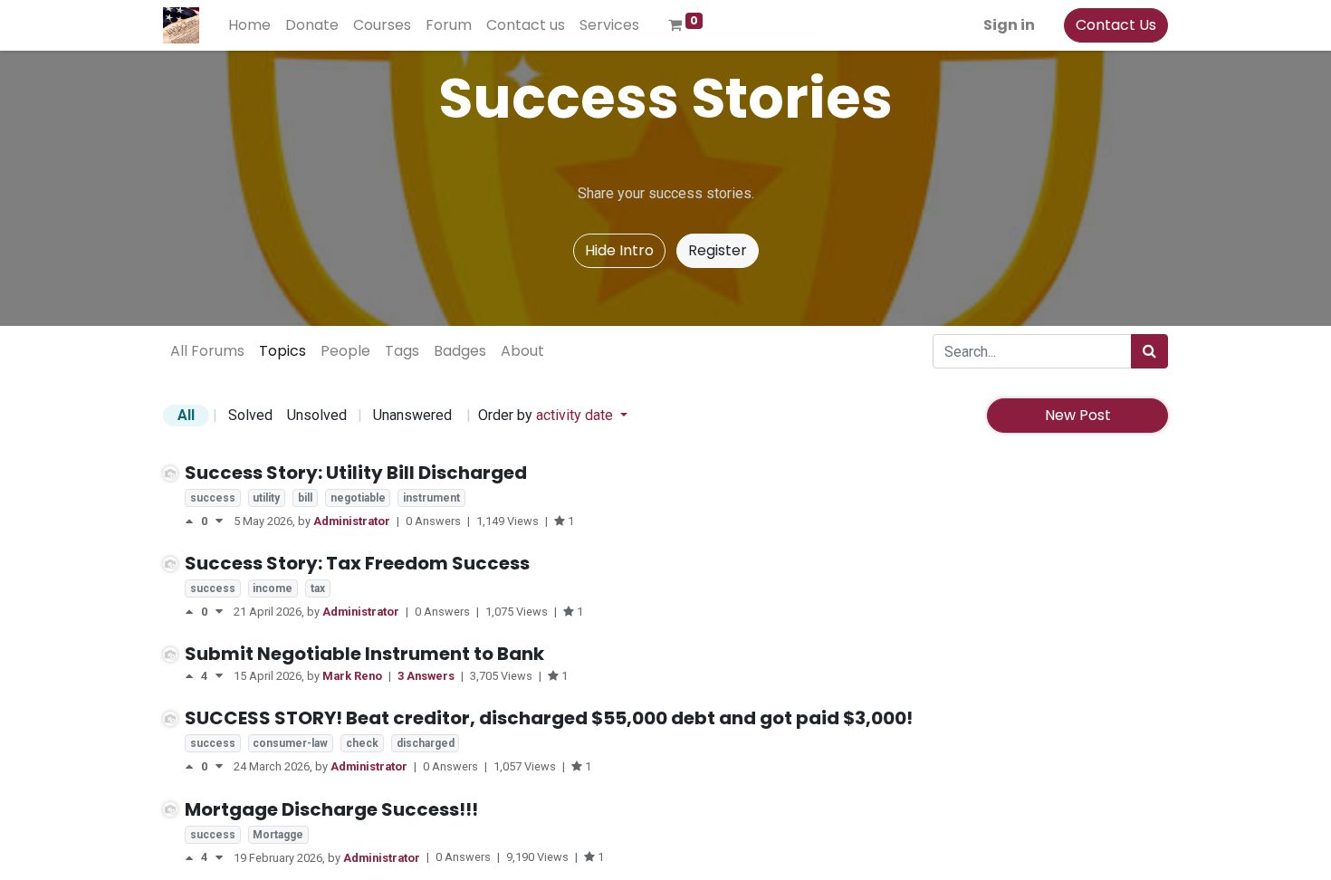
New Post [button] (1078, 415)
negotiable (358, 498)
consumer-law (290, 743)
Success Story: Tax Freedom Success (357, 563)
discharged (426, 743)
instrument (431, 498)
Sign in (1009, 24)
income (272, 588)
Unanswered (412, 415)
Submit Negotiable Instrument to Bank (364, 653)
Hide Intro (619, 250)
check (362, 743)
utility (266, 498)
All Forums (207, 350)
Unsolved (317, 415)
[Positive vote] (193, 521)
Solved (250, 415)
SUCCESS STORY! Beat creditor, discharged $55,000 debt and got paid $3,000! (549, 718)
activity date (576, 415)
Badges (460, 350)
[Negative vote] (219, 521)
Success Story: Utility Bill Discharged (356, 472)
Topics (282, 350)
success (212, 498)
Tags (402, 350)
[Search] (1149, 351)
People (345, 350)
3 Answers (427, 676)
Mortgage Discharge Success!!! (331, 809)
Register (717, 250)
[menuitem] (249, 25)
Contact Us (1116, 24)
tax (318, 588)
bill (305, 498)
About (522, 350)
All (186, 415)
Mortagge (278, 834)
